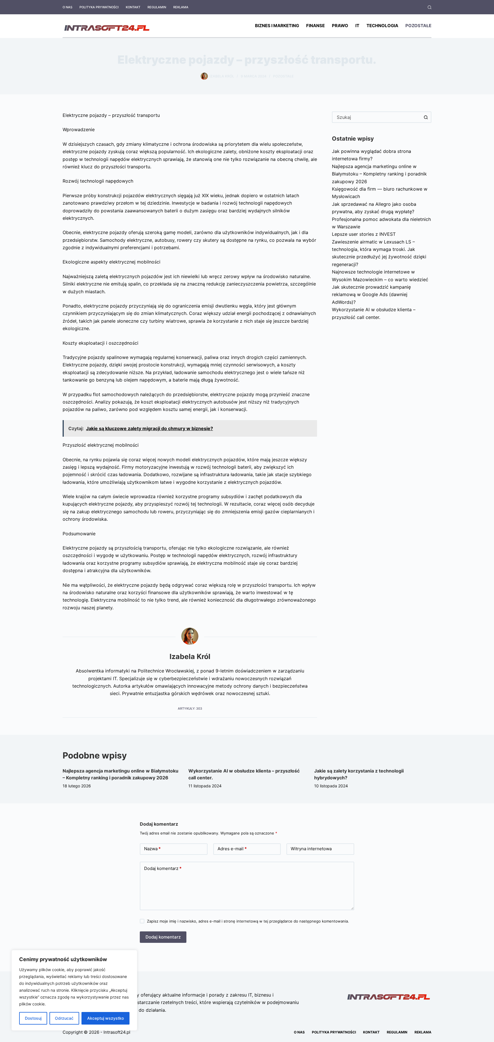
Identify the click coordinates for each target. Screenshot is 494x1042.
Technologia (382, 25)
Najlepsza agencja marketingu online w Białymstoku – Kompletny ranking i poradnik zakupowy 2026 (379, 173)
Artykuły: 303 (190, 708)
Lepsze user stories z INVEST (364, 234)
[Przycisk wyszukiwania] (426, 117)
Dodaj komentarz (163, 868)
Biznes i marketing (277, 25)
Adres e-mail (232, 848)
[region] (74, 990)
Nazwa (152, 848)
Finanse (315, 25)
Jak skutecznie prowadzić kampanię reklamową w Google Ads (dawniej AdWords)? (371, 294)
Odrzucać (64, 1018)
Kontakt (133, 7)
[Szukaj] (429, 7)
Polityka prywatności (99, 7)
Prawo (340, 25)
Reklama (180, 7)
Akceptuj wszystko (105, 1018)
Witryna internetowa (311, 848)
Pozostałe (418, 25)
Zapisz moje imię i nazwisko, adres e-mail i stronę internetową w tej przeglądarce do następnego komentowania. (248, 921)
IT (357, 25)
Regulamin (157, 7)
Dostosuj (33, 1018)
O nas (67, 7)
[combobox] (376, 117)
